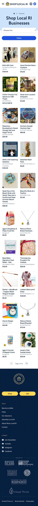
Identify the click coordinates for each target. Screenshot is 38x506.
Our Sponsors (7, 416)
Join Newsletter (10, 440)
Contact (4, 427)
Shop (10, 393)
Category (5, 26)
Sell (27, 393)
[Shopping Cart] (34, 4)
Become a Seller (7, 408)
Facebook (8, 451)
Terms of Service (19, 501)
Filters (19, 38)
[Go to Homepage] (17, 5)
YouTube (8, 443)
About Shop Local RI (9, 423)
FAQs (4, 412)
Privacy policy (30, 501)
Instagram (8, 447)
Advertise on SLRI (8, 419)
